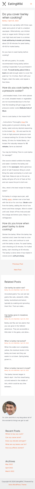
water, (10, 199)
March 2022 (9, 471)
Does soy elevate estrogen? (15, 441)
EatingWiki (15, 4)
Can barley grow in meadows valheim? (16, 316)
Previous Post (18, 264)
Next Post (17, 270)
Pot (14, 131)
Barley (4, 21)
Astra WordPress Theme (17, 485)
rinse (23, 122)
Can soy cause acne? (13, 437)
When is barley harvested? (15, 341)
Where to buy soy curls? (14, 434)
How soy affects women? (14, 448)
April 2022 (9, 468)
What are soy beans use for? (16, 444)
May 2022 (9, 464)
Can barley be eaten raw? (14, 288)
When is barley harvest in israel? (17, 368)
